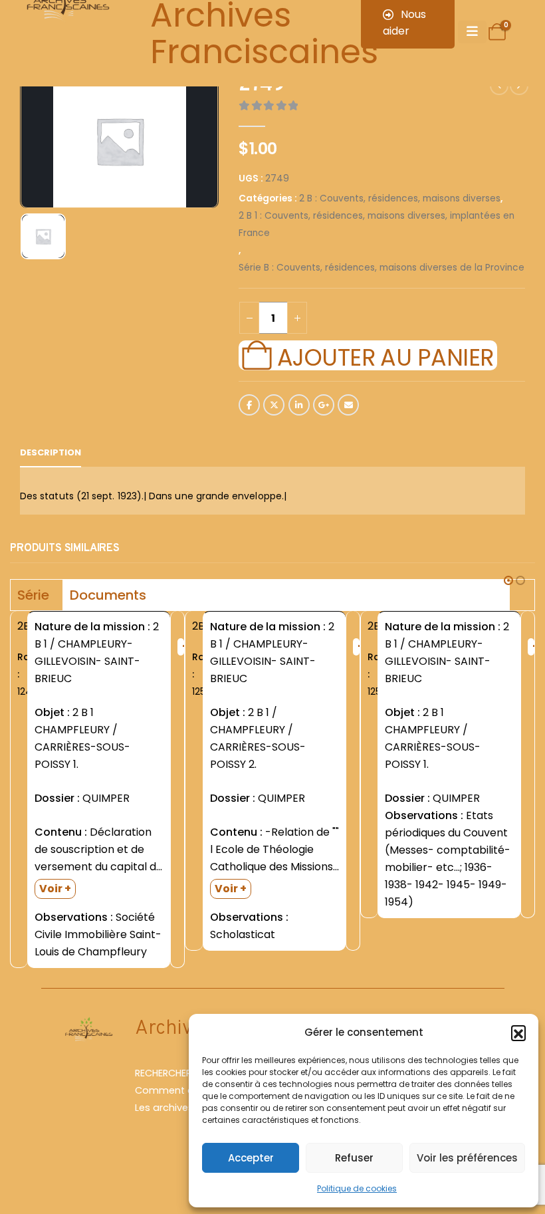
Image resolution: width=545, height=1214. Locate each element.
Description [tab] (50, 452)
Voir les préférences (467, 1158)
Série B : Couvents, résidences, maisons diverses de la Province (381, 267)
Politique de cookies (357, 1188)
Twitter (273, 405)
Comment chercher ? (186, 1090)
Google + (323, 405)
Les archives (164, 1107)
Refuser (354, 1158)
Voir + (55, 888)
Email (348, 405)
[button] (518, 1032)
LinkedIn (299, 405)
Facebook (249, 405)
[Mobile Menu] (472, 32)
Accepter (251, 1158)
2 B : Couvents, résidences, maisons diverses (399, 198)
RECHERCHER (163, 1073)
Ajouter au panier (385, 355)
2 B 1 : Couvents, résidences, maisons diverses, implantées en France (376, 224)
